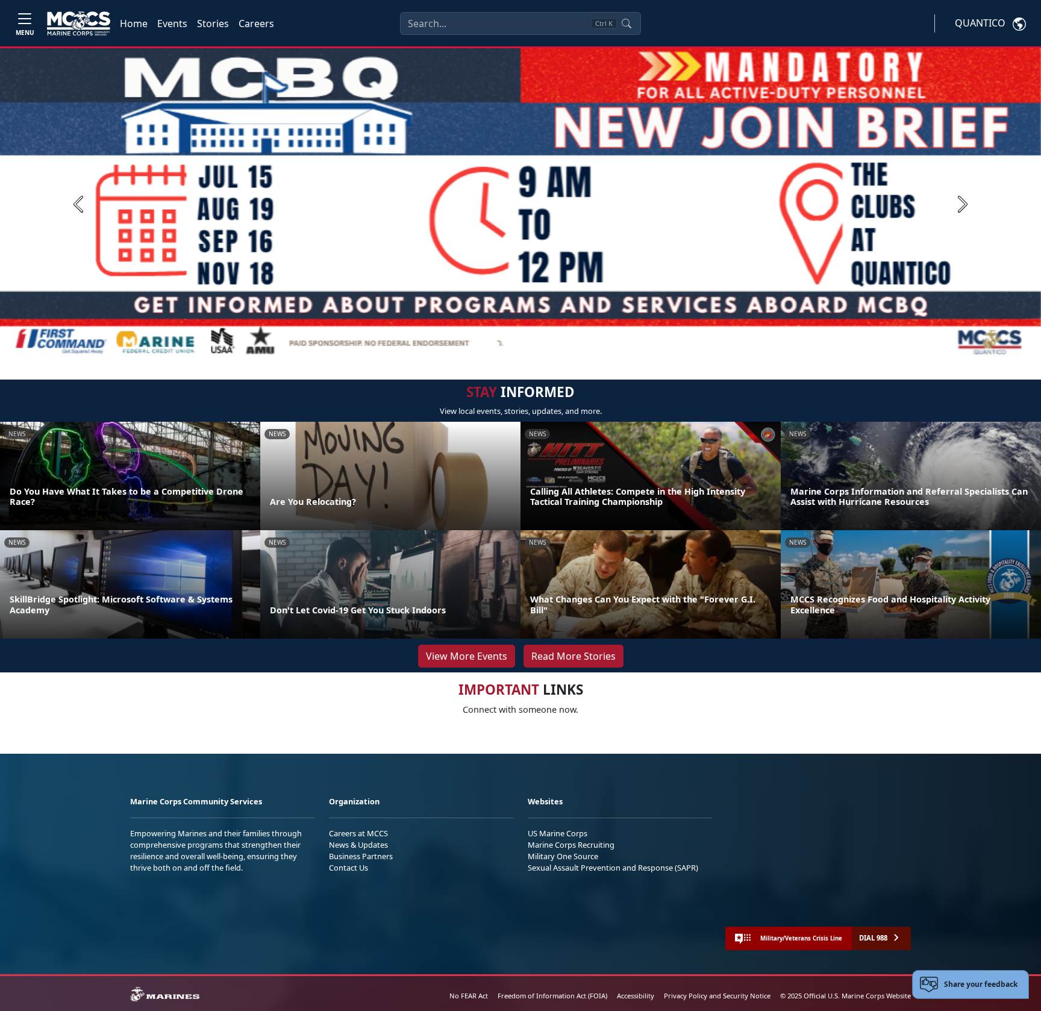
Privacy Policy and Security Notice (717, 995)
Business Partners (361, 856)
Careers (256, 23)
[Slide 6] (566, 345)
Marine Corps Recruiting (571, 844)
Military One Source (563, 856)
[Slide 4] (537, 345)
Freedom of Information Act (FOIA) (552, 995)
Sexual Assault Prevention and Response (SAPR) (613, 867)
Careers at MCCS (358, 833)
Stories (213, 23)
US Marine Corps (557, 833)
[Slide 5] (551, 345)
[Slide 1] (484, 345)
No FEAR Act (468, 995)
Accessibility (635, 995)
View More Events (466, 656)
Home (134, 23)
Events (172, 23)
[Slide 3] (522, 345)
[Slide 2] (508, 345)
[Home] (78, 23)
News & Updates (358, 844)
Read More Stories (573, 656)
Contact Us (348, 867)
